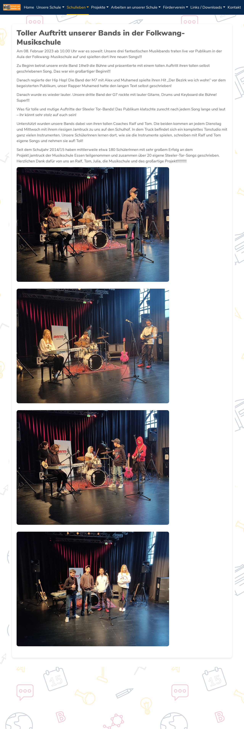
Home (29, 7)
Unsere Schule (48, 7)
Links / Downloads (206, 7)
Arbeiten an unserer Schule (134, 7)
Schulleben (76, 7)
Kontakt (234, 7)
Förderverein (174, 7)
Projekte (98, 7)
